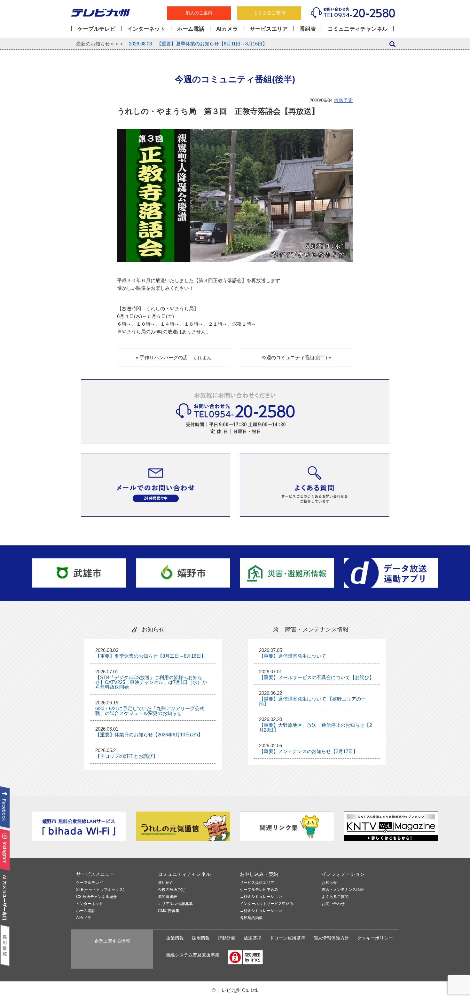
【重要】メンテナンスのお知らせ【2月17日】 (308, 751)
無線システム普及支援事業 (193, 955)
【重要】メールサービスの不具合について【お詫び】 (316, 677)
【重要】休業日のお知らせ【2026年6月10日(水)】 (149, 734)
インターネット (146, 29)
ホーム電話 (190, 29)
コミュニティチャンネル (358, 29)
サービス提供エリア (257, 883)
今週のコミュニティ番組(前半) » (296, 357)
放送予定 (343, 100)
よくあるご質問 (269, 13)
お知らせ (329, 883)
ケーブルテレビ (96, 29)
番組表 (308, 29)
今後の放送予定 (171, 890)
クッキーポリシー (375, 938)
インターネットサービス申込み (267, 904)
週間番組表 (167, 897)
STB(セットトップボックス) (100, 890)
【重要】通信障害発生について (292, 656)
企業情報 (175, 938)
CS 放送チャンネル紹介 (96, 897)
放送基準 (253, 938)
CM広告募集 (168, 911)
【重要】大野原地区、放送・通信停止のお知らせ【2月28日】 (315, 727)
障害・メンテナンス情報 (343, 890)
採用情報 (201, 938)
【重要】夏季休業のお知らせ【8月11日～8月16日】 (198, 43)
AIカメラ (227, 29)
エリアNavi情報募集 (175, 904)
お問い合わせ (333, 904)
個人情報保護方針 (331, 938)
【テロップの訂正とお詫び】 (126, 756)
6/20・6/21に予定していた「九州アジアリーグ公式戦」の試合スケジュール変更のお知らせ (149, 711)
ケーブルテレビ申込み (259, 890)
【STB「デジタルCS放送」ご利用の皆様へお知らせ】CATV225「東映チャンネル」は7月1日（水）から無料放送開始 (151, 682)
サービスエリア (269, 29)
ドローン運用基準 (287, 938)
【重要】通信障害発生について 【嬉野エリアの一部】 (312, 701)
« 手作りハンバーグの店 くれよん (174, 357)
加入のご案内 (198, 13)
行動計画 (227, 938)
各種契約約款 (251, 918)
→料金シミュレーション (261, 897)
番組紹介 (165, 883)
